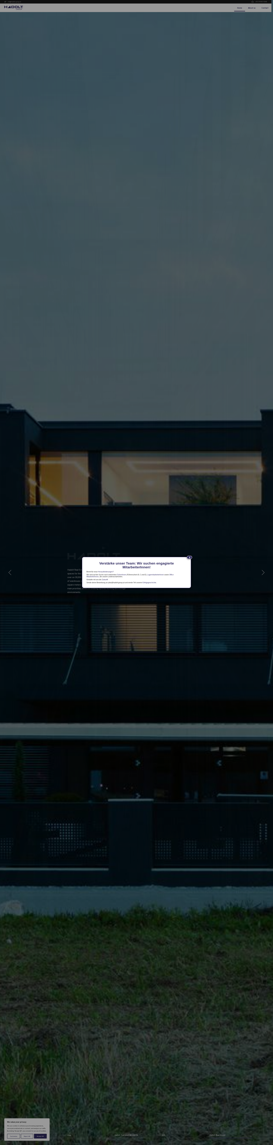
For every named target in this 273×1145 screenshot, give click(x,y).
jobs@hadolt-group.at (116, 582)
